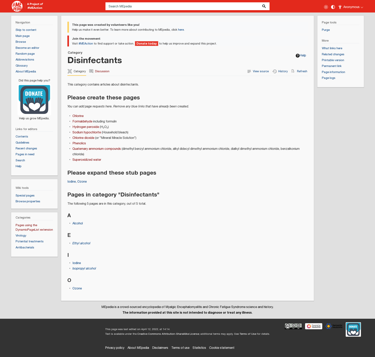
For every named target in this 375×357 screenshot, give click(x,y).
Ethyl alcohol (81, 243)
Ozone (82, 181)
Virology (21, 235)
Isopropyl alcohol (84, 268)
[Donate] (34, 97)
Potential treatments (30, 241)
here (181, 30)
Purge (326, 30)
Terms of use (180, 347)
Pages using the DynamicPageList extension (34, 227)
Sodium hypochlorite (86, 132)
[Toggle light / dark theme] (326, 7)
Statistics (199, 347)
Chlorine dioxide (83, 138)
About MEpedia (138, 347)
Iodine (71, 181)
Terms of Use (247, 334)
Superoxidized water (86, 159)
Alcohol (77, 223)
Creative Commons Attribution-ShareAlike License (168, 334)
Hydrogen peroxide (85, 127)
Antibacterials (25, 247)
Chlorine (78, 116)
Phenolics (79, 143)
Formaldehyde (82, 121)
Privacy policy (114, 347)
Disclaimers (160, 347)
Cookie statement (221, 347)
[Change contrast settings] (333, 7)
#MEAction (86, 43)
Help (303, 55)
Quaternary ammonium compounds (96, 148)
